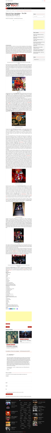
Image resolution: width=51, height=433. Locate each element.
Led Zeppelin (21, 415)
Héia (20, 412)
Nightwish (21, 418)
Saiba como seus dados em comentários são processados (24, 396)
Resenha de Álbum (13, 344)
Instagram (43, 0)
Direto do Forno (8, 344)
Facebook (41, 1)
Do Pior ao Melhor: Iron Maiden (41, 402)
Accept (21, 402)
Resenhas (14, 8)
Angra (30, 402)
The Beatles (22, 423)
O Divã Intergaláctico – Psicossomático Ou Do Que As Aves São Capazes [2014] (11, 346)
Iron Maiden (24, 412)
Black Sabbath (25, 404)
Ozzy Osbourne (25, 418)
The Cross (29, 423)
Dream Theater (28, 407)
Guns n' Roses (25, 410)
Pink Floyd (30, 418)
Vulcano (30, 426)
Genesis (21, 410)
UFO (20, 426)
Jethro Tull (29, 412)
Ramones (24, 420)
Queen (21, 420)
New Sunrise (28, 155)
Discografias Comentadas (20, 8)
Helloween (30, 410)
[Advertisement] (19, 316)
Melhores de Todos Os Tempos (28, 8)
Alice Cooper (25, 402)
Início (8, 8)
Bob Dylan (30, 404)
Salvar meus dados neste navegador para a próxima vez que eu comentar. (15, 392)
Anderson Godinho (23, 342)
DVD (7, 198)
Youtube (44, 0)
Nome (6, 382)
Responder (8, 369)
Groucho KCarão (11, 354)
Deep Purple (22, 407)
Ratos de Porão (29, 420)
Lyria (25, 415)
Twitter (42, 0)
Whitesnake (23, 428)
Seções (11, 8)
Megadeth (29, 415)
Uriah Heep (25, 426)
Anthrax (21, 404)
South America (29, 102)
